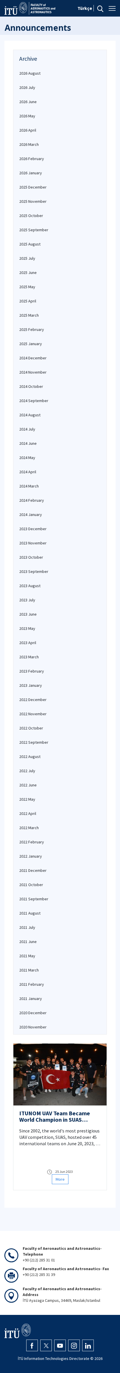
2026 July (27, 87)
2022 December (33, 699)
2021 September (33, 898)
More (60, 1179)
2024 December (33, 358)
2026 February (31, 158)
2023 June (28, 614)
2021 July (27, 927)
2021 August (29, 913)
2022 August (29, 756)
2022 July (27, 770)
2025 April (27, 301)
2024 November (33, 372)
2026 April (27, 130)
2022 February (31, 842)
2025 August (29, 244)
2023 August (29, 585)
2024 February (31, 500)
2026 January (30, 172)
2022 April (27, 813)
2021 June (28, 941)
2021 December (33, 870)
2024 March (29, 486)
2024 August (29, 414)
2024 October (31, 386)
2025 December (33, 187)
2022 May (27, 799)
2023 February (31, 671)
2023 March (29, 656)
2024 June (28, 443)
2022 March (29, 827)
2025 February (31, 329)
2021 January (30, 998)
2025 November (33, 201)
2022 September (33, 742)
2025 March (29, 315)
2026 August (29, 73)
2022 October (31, 728)
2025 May (27, 286)
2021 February (31, 984)
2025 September (33, 229)
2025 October (31, 215)
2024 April (27, 471)
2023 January (30, 685)
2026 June (28, 101)
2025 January (30, 343)
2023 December (33, 528)
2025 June (28, 272)
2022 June (28, 785)
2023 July (27, 600)
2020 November (33, 1027)
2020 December (33, 1012)
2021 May (27, 955)
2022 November (33, 713)
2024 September (33, 400)
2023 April (27, 642)
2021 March (29, 970)
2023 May (27, 628)
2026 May (27, 116)
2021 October (31, 884)
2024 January (30, 514)
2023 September (33, 571)
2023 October (31, 557)
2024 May (27, 457)
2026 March (29, 144)
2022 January (30, 856)
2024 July (27, 429)
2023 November (33, 543)
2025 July (27, 258)
